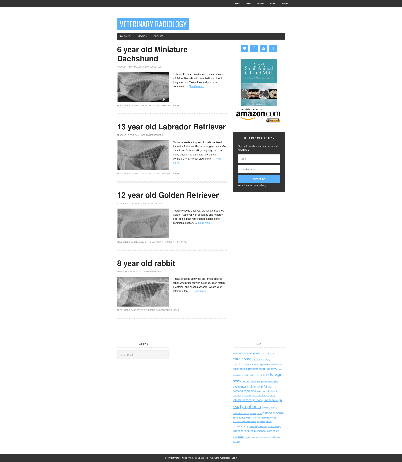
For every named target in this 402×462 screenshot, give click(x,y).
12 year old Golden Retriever (168, 194)
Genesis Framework (210, 457)
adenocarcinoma (249, 353)
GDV (254, 387)
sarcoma (240, 436)
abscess (236, 353)
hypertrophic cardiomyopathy (258, 395)
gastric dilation (255, 381)
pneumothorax (249, 421)
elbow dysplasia (276, 364)
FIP (267, 374)
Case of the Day (147, 105)
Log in (234, 457)
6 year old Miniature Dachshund (152, 54)
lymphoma (250, 406)
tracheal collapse (262, 437)
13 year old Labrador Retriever (171, 126)
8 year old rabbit (146, 262)
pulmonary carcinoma (266, 431)
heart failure (264, 386)
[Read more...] (196, 86)
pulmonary (240, 426)
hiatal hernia (262, 391)
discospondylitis (262, 364)
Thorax (175, 105)
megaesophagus (269, 407)
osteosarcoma (273, 412)
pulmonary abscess (258, 426)
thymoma (251, 437)
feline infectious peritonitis (254, 374)
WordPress (225, 457)
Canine (134, 105)
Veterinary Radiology (153, 23)
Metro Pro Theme (189, 457)
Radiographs (163, 105)
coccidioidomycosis (244, 364)
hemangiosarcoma (244, 391)
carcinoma (242, 358)
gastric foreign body (270, 381)
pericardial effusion (267, 417)
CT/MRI (159, 241)
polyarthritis (261, 421)
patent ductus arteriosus (244, 417)
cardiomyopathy (261, 359)
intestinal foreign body (248, 400)
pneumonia (238, 421)
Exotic (151, 310)
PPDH (269, 421)
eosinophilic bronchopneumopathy (254, 368)
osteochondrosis (241, 413)
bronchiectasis (267, 353)
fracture (245, 381)
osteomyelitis (256, 413)
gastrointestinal (242, 386)
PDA (257, 418)
